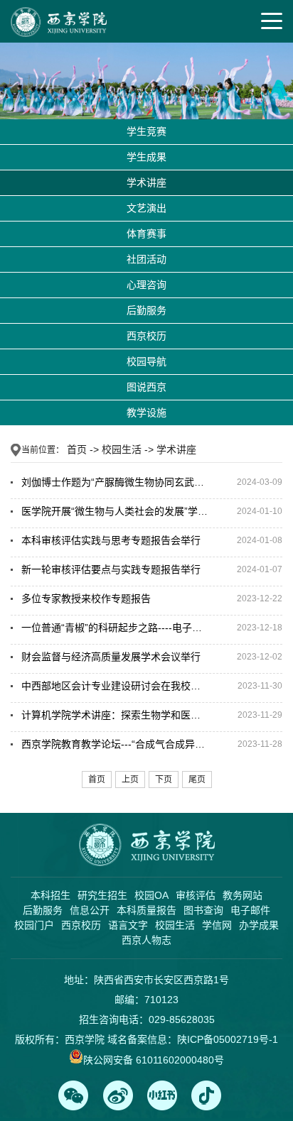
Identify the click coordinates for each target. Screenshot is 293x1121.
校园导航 (146, 361)
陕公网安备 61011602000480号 (153, 1060)
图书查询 (203, 910)
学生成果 (146, 157)
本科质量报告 (146, 910)
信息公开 (90, 910)
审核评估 (195, 895)
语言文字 (128, 925)
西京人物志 (146, 940)
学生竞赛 (146, 131)
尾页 (197, 779)
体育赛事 (146, 233)
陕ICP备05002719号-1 (227, 1039)
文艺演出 (146, 208)
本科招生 (50, 895)
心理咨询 (146, 284)
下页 (163, 779)
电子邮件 (250, 910)
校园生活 (122, 449)
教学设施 (146, 412)
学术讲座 (146, 182)
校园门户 (34, 925)
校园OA (151, 895)
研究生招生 (102, 895)
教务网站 (242, 895)
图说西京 (146, 387)
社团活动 (146, 259)
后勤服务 (146, 310)
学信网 (217, 925)
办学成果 (259, 925)
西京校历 (146, 335)
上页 (130, 779)
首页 (77, 449)
